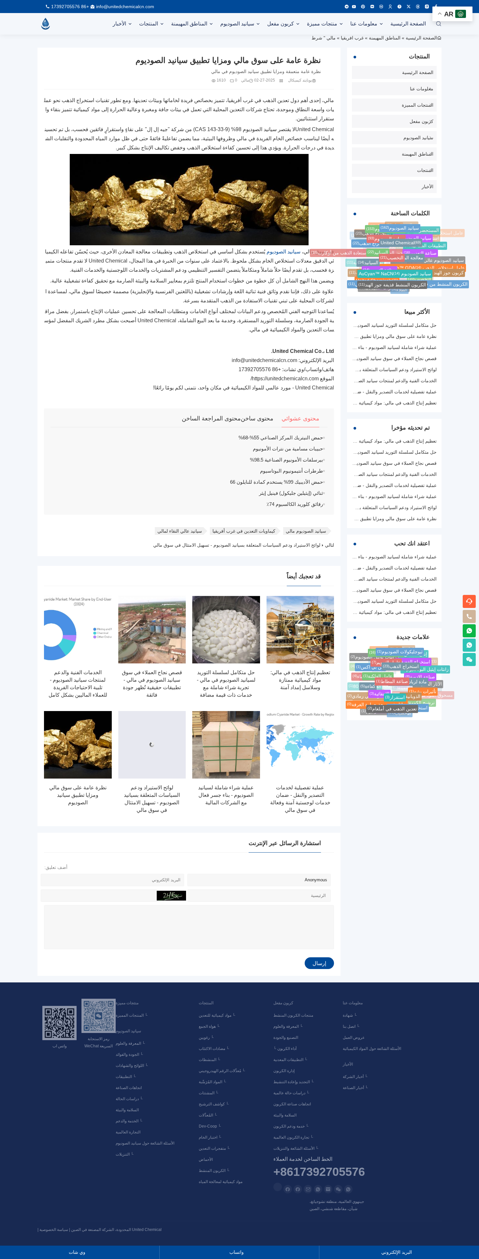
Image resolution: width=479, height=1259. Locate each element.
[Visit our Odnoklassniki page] (390, 6)
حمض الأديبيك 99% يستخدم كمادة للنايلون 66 (276, 482)
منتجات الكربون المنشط (294, 1015)
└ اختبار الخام (213, 1137)
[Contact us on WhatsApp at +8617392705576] (469, 630)
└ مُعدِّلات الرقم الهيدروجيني (225, 1071)
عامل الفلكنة (377, 672)
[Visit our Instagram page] (426, 6)
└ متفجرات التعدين (215, 1148)
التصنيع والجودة (286, 1037)
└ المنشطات (212, 1059)
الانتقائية (379, 690)
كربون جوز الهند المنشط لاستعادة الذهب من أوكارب (363, 252)
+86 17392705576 (70, 6)
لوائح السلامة (400, 672)
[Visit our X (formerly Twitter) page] (408, 6)
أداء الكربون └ (285, 1048)
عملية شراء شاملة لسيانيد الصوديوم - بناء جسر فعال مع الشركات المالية (226, 795)
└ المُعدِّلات (211, 1115)
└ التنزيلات (126, 1154)
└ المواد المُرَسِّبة (215, 1082)
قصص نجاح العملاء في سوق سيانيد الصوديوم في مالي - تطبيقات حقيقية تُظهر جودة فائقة (352, 358)
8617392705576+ (319, 1172)
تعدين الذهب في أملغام (392, 706)
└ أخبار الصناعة (356, 1087)
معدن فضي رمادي (367, 695)
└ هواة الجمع (212, 1026)
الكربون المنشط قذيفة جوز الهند (392, 283)
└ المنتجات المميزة (133, 1015)
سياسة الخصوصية (53, 1229)
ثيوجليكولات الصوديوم (400, 650)
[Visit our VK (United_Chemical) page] (372, 6)
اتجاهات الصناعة (130, 1087)
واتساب (238, 1252)
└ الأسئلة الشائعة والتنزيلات (296, 1148)
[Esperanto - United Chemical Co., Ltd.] (45, 24)
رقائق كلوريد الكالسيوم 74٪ (295, 504)
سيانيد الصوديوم (237, 23)
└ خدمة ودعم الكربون (292, 1126)
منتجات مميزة (322, 23)
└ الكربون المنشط (215, 1170)
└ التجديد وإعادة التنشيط (294, 1082)
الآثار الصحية (428, 683)
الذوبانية (410, 693)
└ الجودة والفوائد (130, 1054)
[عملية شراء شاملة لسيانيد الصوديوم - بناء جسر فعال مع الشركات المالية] (226, 745)
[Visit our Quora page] (399, 6)
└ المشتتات (211, 1093)
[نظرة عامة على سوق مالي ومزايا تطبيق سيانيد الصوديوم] (78, 745)
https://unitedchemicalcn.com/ (285, 378)
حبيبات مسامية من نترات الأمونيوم (288, 448)
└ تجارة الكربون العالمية (294, 1137)
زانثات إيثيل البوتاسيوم (425, 668)
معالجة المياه (407, 255)
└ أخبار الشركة (356, 1076)
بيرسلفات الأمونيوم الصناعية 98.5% (286, 460)
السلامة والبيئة (128, 1110)
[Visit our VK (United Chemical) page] (381, 6)
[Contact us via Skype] (287, 1189)
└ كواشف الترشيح (217, 1104)
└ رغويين (209, 1037)
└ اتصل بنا (352, 1026)
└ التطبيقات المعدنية (291, 1059)
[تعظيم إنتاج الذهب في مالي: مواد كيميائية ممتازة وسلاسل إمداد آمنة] (300, 630)
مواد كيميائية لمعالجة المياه (221, 1181)
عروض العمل (355, 1037)
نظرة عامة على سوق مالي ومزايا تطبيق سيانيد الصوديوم (78, 795)
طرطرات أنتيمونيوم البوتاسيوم (291, 471)
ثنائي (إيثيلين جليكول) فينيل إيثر (291, 493)
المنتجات (148, 23)
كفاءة (367, 684)
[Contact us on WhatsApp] (348, 1189)
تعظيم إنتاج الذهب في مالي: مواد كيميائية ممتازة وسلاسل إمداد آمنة (300, 680)
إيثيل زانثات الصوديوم (383, 711)
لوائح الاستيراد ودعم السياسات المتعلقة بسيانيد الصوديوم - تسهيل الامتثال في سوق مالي (236, 545)
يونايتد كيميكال (300, 80)
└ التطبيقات (127, 1076)
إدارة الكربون (285, 1071)
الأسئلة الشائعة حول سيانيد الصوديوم (146, 1143)
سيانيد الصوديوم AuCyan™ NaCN (395, 271)
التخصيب (391, 255)
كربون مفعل (280, 23)
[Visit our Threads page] (417, 6)
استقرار (395, 693)
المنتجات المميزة (417, 105)
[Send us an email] (328, 1189)
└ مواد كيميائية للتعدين (218, 1015)
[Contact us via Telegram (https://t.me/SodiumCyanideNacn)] (346, 6)
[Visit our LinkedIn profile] (277, 1187)
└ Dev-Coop (213, 1126)
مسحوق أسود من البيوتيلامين (423, 696)
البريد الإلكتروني (398, 1252)
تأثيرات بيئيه (422, 689)
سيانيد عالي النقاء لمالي (179, 531)
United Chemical (401, 240)
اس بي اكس (370, 665)
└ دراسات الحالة (130, 1099)
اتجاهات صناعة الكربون (293, 1104)
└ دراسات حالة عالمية (292, 1093)
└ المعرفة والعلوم (131, 1043)
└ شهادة (351, 1015)
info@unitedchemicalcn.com (125, 6)
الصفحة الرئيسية (408, 23)
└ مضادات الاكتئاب (217, 1048)
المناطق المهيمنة (189, 23)
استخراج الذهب (370, 242)
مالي (331, 37)
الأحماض (207, 1159)
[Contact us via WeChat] (338, 1189)
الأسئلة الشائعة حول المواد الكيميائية (373, 1048)
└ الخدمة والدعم (130, 1121)
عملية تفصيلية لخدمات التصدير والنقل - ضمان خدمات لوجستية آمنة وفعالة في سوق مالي (352, 391)
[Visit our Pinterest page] (363, 6)
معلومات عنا (363, 23)
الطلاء (399, 289)
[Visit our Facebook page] (298, 1189)
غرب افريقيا (352, 37)
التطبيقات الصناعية (425, 245)
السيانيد (378, 250)
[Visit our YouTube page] (353, 6)
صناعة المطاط (392, 677)
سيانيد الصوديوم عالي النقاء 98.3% (428, 260)
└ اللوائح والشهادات (133, 1065)
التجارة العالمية (129, 1132)
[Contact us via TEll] (318, 1189)
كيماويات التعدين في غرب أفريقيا (243, 531)
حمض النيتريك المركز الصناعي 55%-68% (281, 437)
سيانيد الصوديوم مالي (306, 531)
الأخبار (119, 23)
